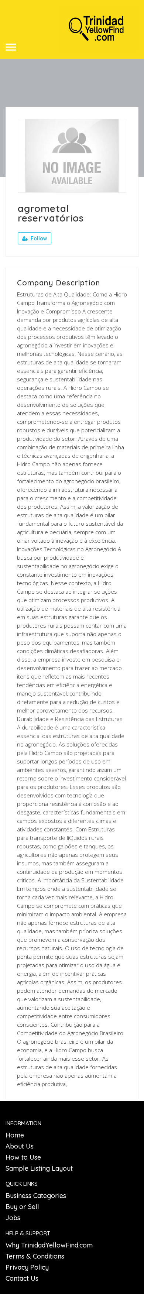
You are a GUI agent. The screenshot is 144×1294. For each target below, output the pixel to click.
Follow (38, 238)
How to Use (23, 1157)
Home (15, 1135)
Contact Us (22, 1278)
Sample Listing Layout (39, 1168)
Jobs (13, 1218)
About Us (20, 1146)
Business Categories (36, 1195)
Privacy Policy (27, 1267)
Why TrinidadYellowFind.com (49, 1245)
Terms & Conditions (35, 1256)
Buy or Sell (22, 1206)
